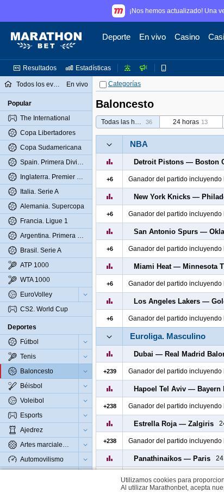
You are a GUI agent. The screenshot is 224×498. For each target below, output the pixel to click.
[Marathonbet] (46, 41)
